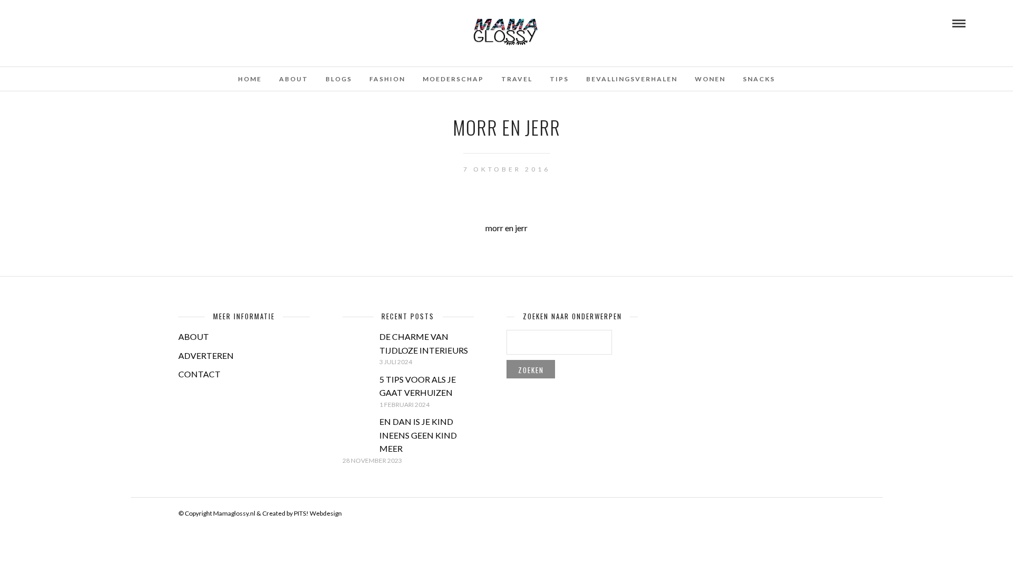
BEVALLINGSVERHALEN (631, 79)
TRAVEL (516, 79)
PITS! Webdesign (318, 513)
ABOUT (193, 336)
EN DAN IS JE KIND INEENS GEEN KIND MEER (418, 434)
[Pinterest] (79, 22)
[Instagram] (94, 22)
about (293, 79)
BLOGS (339, 79)
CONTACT (199, 374)
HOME (250, 79)
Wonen (710, 79)
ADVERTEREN (206, 355)
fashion (387, 79)
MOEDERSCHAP (453, 79)
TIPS (559, 79)
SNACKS (759, 79)
